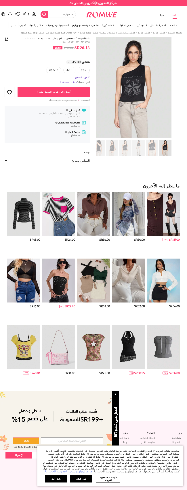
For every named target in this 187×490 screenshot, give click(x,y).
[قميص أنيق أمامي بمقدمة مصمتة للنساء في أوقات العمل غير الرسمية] (128, 280)
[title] (93, 185)
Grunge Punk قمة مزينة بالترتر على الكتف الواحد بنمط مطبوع (57, 38)
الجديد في (142, 25)
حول (180, 433)
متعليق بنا (176, 438)
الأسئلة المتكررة (147, 438)
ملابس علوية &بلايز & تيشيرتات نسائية (117, 32)
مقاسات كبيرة (109, 25)
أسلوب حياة (20, 25)
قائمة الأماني (123, 438)
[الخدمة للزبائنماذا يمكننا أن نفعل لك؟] (10, 14)
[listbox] (34, 14)
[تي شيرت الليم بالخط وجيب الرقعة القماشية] (58, 214)
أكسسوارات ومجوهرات (57, 25)
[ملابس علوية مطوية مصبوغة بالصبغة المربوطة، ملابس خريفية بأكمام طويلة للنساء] (128, 214)
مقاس (80, 62)
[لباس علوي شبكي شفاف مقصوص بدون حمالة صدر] (23, 280)
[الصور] (133, 87)
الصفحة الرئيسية (174, 32)
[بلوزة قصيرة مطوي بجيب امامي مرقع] (93, 214)
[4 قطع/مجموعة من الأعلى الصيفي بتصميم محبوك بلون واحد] (93, 280)
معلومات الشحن (148, 442)
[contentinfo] (174, 240)
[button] (9, 92)
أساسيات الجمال (158, 25)
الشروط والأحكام (31, 447)
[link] (93, 4)
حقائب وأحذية (36, 25)
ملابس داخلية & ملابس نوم (85, 25)
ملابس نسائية (126, 25)
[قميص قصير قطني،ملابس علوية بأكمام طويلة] (163, 280)
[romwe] (101, 14)
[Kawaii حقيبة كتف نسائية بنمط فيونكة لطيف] (58, 347)
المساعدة (151, 433)
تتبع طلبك (124, 442)
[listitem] (163, 223)
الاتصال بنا (177, 442)
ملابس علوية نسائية (88, 32)
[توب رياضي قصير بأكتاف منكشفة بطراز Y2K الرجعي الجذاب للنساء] (23, 347)
